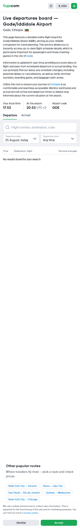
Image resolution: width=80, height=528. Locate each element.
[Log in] (74, 6)
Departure (10, 115)
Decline (21, 522)
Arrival (25, 115)
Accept (59, 522)
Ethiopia (55, 84)
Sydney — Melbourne (58, 492)
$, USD (62, 6)
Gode (29, 56)
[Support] (51, 6)
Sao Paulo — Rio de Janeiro (24, 492)
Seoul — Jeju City (53, 486)
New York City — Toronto (22, 486)
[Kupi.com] (11, 6)
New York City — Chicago (23, 499)
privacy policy (31, 512)
